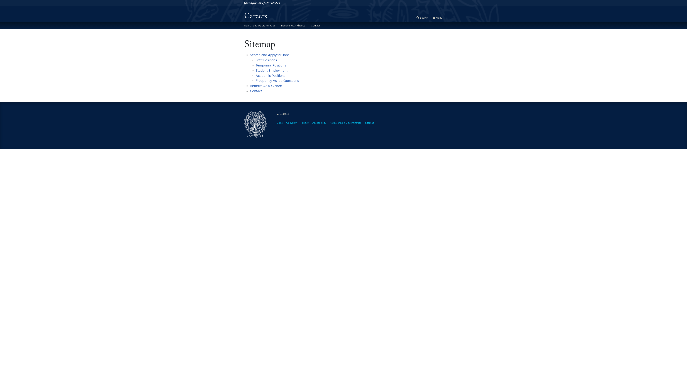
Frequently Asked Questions (277, 81)
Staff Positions (266, 60)
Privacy (305, 122)
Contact (315, 25)
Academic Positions (270, 76)
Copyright (291, 122)
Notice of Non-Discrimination (346, 122)
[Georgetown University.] (262, 3)
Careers (255, 17)
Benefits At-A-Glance (293, 25)
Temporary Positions (271, 65)
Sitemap (369, 122)
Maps (279, 122)
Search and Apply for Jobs (259, 25)
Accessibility (319, 122)
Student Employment (272, 70)
